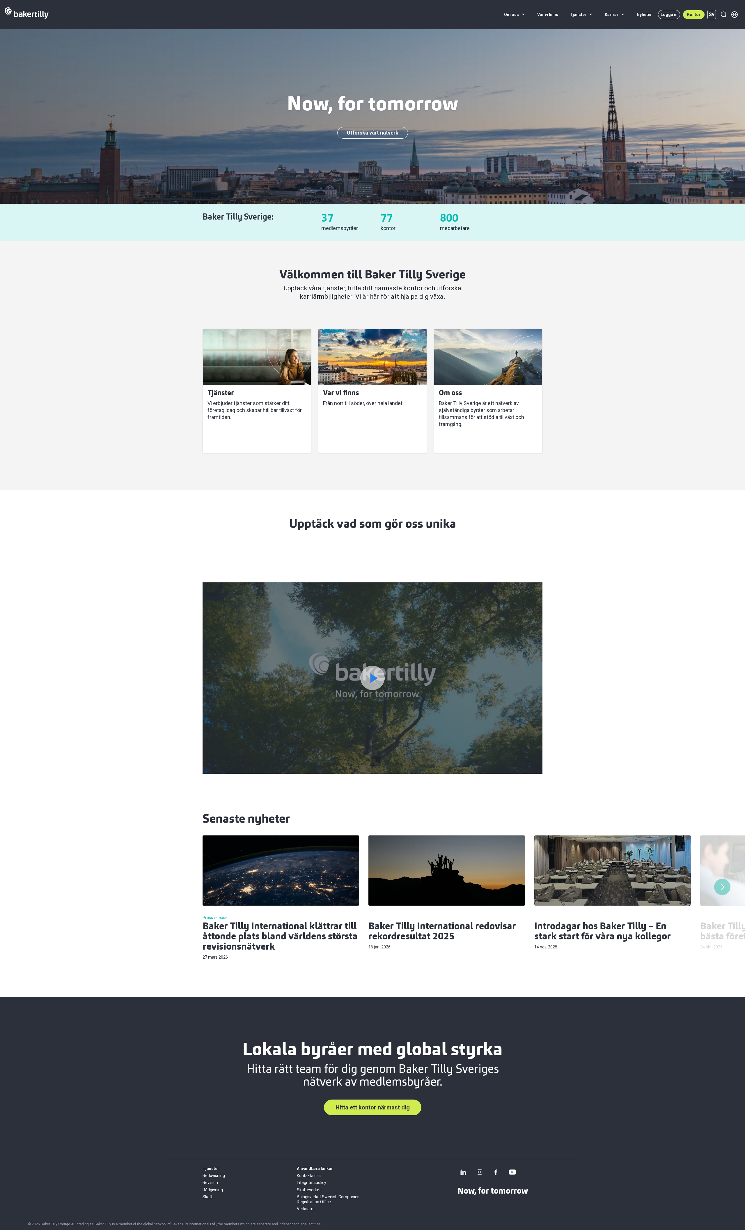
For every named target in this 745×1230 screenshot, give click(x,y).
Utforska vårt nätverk (372, 133)
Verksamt (306, 1208)
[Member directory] (734, 14)
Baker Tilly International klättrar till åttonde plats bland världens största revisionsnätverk (280, 937)
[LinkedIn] (463, 1172)
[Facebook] (496, 1172)
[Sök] (723, 14)
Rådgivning (213, 1189)
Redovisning (214, 1175)
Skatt (207, 1196)
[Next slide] (722, 887)
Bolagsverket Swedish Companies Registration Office (328, 1199)
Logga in (669, 14)
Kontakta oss (309, 1175)
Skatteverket (309, 1189)
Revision (210, 1182)
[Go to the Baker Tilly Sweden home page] (27, 14)
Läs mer (221, 441)
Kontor (693, 14)
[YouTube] (512, 1172)
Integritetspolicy (311, 1182)
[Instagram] (479, 1172)
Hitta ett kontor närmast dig (373, 1107)
